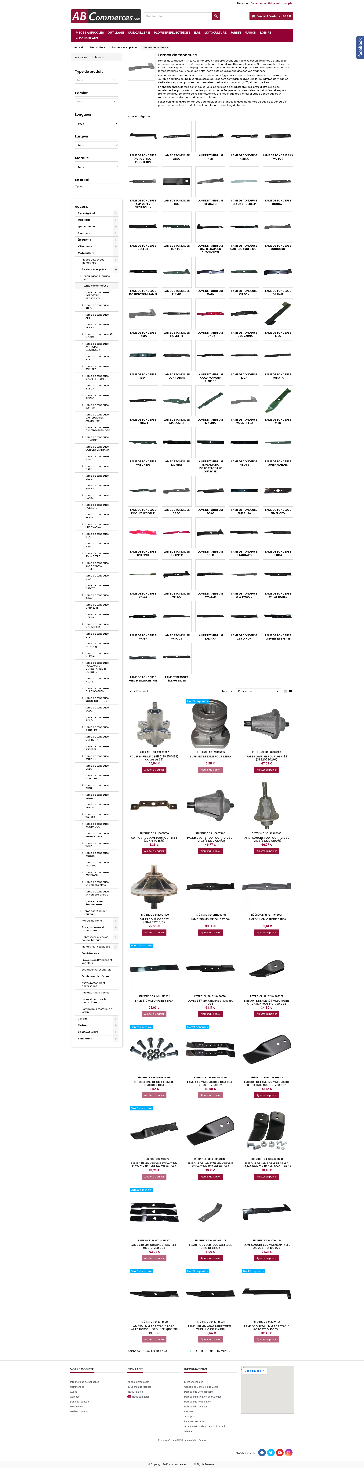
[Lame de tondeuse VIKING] (177, 574)
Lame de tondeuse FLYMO (97, 458)
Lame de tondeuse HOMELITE (97, 506)
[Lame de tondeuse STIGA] (278, 532)
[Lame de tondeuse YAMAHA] (210, 616)
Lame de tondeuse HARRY (97, 496)
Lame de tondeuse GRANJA (97, 487)
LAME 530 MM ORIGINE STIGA (210, 919)
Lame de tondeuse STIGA (97, 786)
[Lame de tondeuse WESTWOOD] (244, 574)
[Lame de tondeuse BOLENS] (143, 227)
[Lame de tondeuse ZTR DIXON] (244, 616)
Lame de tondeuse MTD (97, 635)
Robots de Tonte (92, 920)
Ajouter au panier (154, 769)
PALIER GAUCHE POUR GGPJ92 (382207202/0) (266, 758)
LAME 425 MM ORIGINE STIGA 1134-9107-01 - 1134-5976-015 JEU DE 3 (154, 1165)
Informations (195, 1369)
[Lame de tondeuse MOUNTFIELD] (244, 400)
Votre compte (82, 1369)
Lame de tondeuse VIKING (97, 806)
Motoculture (86, 253)
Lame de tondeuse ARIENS (97, 326)
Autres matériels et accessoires (93, 984)
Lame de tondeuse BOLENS (97, 396)
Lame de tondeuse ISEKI (97, 545)
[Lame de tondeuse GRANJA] (278, 272)
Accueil (81, 207)
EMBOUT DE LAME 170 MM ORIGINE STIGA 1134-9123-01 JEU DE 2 (210, 1165)
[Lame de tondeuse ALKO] (177, 136)
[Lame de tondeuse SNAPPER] (143, 532)
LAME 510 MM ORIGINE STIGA (154, 1001)
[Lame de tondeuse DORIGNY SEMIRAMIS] (143, 272)
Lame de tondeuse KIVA (97, 577)
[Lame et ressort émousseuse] (177, 658)
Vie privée (191, 1440)
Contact (135, 1369)
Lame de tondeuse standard (97, 777)
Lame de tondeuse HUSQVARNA (97, 525)
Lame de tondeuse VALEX (97, 796)
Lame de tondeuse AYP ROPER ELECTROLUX (97, 347)
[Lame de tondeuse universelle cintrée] (143, 658)
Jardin (82, 1018)
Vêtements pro (87, 246)
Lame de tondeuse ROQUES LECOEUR (97, 699)
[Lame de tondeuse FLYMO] (177, 272)
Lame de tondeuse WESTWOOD (97, 825)
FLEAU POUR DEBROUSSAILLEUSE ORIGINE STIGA (210, 1246)
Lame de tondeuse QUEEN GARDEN (97, 689)
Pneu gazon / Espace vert (97, 277)
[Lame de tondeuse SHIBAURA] (244, 491)
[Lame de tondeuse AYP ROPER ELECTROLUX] (143, 181)
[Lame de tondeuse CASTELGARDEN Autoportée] (210, 227)
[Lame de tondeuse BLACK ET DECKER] (244, 181)
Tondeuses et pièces (95, 269)
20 (211, 1351)
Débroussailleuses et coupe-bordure (95, 938)
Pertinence (259, 691)
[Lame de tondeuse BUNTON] (177, 227)
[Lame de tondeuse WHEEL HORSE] (278, 574)
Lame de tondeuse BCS (97, 358)
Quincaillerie (86, 226)
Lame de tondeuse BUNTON (97, 406)
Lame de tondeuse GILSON (97, 477)
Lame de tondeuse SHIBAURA (97, 728)
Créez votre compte (280, 3)
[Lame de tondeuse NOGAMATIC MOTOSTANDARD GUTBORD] (210, 442)
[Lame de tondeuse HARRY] (143, 313)
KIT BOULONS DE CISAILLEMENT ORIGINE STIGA (154, 1083)
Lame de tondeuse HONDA (97, 516)
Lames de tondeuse (96, 285)
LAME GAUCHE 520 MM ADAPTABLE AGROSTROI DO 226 (266, 1246)
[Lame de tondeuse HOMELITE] (177, 313)
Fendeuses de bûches (95, 976)
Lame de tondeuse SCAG (97, 718)
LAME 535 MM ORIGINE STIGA (266, 919)
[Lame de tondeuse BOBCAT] (278, 181)
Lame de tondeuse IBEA (97, 535)
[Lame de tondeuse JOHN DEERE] (177, 355)
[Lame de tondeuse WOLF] (143, 616)
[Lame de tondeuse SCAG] (210, 491)
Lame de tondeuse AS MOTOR (99, 335)
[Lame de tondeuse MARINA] (210, 400)
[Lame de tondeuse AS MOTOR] (278, 136)
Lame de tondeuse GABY (97, 467)
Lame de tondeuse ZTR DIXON (97, 873)
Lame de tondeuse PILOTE (97, 680)
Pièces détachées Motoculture (93, 261)
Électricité (84, 240)
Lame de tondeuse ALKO (97, 306)
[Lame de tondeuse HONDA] (210, 313)
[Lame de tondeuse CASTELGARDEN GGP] (244, 227)
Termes (202, 1440)
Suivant (224, 1351)
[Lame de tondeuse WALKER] (210, 574)
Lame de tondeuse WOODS (97, 854)
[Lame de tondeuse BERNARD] (210, 181)
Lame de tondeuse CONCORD (97, 438)
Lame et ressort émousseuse (95, 902)
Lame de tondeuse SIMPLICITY (97, 738)
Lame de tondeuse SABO (97, 709)
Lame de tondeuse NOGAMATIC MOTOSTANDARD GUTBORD (97, 667)
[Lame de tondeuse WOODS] (177, 616)
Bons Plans (85, 1038)
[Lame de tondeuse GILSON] (244, 272)
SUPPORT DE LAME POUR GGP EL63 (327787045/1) (154, 839)
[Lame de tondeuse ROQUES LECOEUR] (143, 491)
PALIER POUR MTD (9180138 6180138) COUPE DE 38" (154, 758)
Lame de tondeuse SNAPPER (97, 748)
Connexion (256, 3)
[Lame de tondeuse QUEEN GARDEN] (278, 442)
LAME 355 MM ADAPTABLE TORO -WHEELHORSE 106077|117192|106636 (154, 1327)
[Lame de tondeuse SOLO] (210, 532)
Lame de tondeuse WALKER (97, 815)
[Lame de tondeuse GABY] (210, 272)
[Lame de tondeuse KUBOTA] (278, 355)
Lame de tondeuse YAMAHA (97, 864)
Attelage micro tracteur (96, 992)
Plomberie (84, 233)
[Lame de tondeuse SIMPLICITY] (278, 491)
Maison (83, 1025)
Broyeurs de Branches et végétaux (97, 961)
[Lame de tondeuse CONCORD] (278, 227)
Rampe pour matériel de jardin (97, 1010)
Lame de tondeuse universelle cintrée (97, 893)
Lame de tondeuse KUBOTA (97, 587)
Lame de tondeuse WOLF (97, 844)
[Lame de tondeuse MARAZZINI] (177, 400)
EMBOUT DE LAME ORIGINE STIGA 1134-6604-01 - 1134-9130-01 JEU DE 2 (267, 1166)
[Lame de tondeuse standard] (244, 532)
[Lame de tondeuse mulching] (143, 442)
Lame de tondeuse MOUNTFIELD (97, 625)
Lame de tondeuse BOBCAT (97, 387)
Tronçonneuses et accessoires (93, 928)
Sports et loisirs (88, 1032)
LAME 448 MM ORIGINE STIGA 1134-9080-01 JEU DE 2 (210, 1083)
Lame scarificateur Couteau (95, 912)
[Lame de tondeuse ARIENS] (244, 136)
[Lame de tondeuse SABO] (177, 491)
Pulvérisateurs (90, 953)
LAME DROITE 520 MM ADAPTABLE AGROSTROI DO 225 (266, 1327)
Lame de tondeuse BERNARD (97, 367)
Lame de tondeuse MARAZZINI (97, 606)
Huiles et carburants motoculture (94, 1000)
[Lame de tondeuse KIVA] (244, 355)
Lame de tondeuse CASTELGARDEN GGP (98, 429)
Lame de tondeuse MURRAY (97, 654)
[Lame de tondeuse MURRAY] (177, 442)
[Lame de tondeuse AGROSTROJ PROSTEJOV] (143, 136)
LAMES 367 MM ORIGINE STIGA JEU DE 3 (210, 1002)
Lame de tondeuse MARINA (97, 616)
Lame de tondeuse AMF (97, 316)
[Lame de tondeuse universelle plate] (278, 616)
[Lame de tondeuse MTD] (278, 400)
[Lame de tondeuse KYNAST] (143, 400)
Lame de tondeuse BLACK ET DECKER (97, 377)
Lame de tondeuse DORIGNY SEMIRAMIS (98, 448)
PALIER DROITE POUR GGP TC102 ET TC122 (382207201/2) (210, 839)
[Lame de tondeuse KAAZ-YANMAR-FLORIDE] (210, 355)
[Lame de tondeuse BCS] (177, 181)
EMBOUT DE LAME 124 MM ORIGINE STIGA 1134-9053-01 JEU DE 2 (266, 1002)
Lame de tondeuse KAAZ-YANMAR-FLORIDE (97, 566)
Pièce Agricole (87, 213)
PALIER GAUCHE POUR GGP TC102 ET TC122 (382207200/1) (267, 839)
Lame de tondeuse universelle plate (97, 883)
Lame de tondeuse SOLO (97, 767)
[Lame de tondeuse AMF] (210, 136)
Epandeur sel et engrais (96, 969)
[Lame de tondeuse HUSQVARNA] (244, 313)
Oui (80, 186)
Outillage (84, 220)
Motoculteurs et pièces (96, 946)
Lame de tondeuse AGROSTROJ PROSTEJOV (97, 295)
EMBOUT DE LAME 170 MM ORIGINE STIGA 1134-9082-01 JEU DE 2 (266, 1083)
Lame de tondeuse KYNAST (97, 596)
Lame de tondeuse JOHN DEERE (97, 554)
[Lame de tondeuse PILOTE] (244, 442)
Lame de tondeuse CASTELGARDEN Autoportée (97, 417)
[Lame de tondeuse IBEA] (278, 313)
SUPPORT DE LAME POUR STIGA (210, 756)
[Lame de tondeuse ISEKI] (143, 355)
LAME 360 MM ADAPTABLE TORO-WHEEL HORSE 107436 (210, 1327)
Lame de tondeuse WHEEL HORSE (97, 835)
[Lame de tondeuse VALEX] (143, 574)
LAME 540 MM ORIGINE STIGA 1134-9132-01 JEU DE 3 (154, 1246)
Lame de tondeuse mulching (97, 645)
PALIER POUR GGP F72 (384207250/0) (154, 920)
